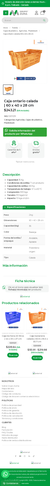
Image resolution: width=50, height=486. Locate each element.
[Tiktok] (33, 456)
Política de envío (9, 408)
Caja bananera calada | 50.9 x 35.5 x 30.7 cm (37, 339)
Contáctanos (7, 391)
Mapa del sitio (8, 389)
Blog (4, 427)
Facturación (7, 430)
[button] (5, 336)
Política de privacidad (11, 405)
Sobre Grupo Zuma (10, 386)
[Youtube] (20, 456)
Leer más (14, 355)
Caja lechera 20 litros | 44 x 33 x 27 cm (13, 337)
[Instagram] (24, 456)
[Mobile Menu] (5, 12)
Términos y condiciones (12, 418)
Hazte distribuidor (10, 438)
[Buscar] (44, 20)
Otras (17, 333)
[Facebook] (15, 456)
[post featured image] (13, 319)
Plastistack (9, 123)
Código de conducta (11, 394)
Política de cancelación (12, 416)
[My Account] (36, 13)
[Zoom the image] (25, 296)
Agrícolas (20, 120)
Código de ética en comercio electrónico (20, 396)
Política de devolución (12, 413)
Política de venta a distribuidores (16, 440)
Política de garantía (10, 410)
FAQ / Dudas (7, 432)
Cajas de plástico (34, 120)
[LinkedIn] (29, 456)
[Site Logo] (18, 13)
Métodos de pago (10, 435)
